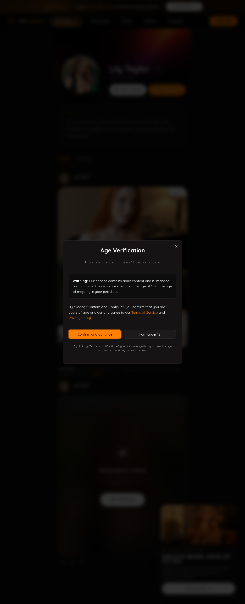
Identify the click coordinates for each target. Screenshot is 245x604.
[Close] (176, 246)
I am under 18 (150, 334)
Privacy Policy (80, 318)
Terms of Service (144, 312)
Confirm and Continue (95, 334)
